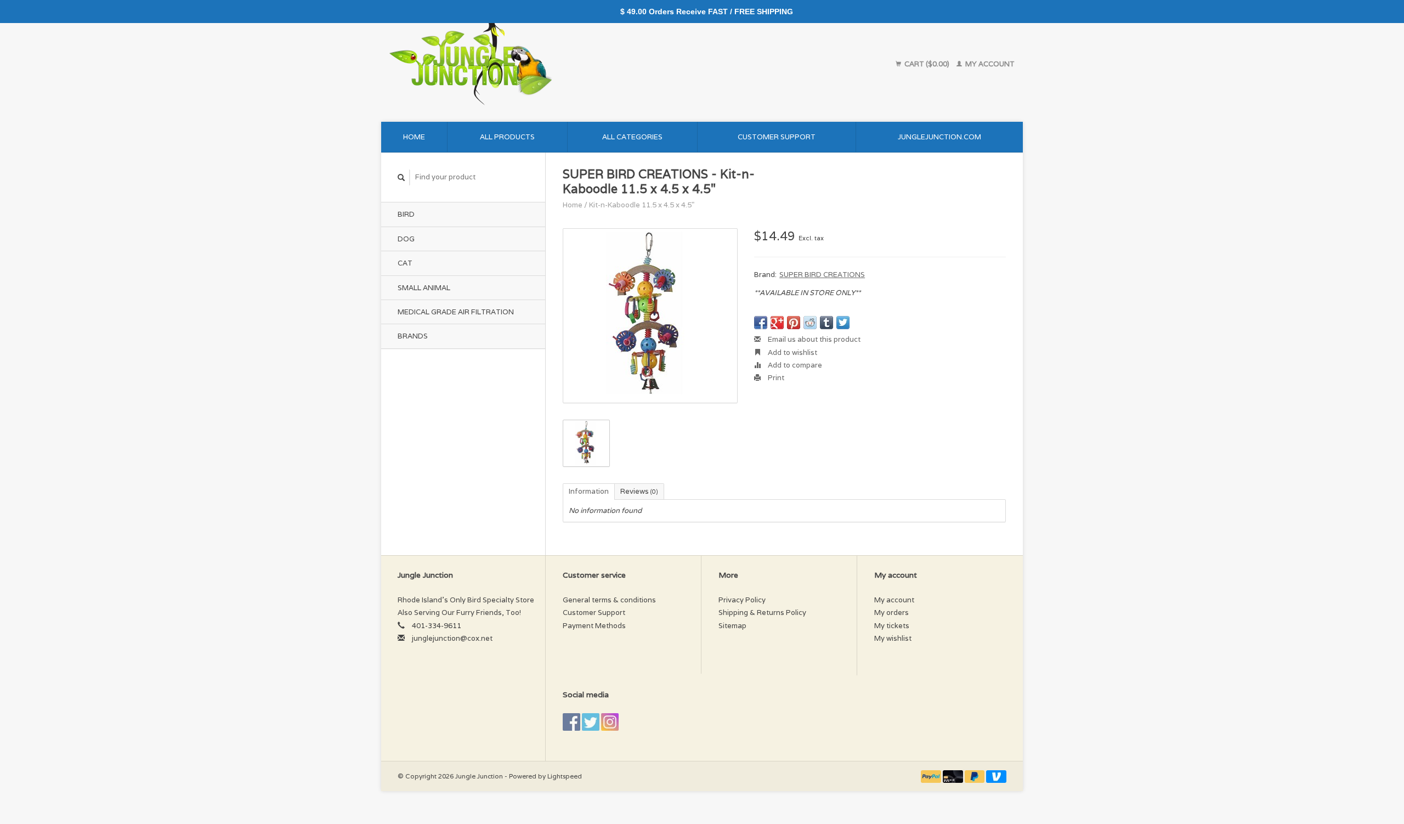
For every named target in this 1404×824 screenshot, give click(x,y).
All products (507, 137)
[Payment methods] (932, 776)
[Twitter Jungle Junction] (590, 722)
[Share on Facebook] (760, 322)
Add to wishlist (791, 352)
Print (775, 377)
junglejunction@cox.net (452, 638)
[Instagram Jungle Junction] (610, 722)
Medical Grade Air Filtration (456, 312)
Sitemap (732, 625)
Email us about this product (813, 339)
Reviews (639, 491)
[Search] (401, 177)
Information (589, 491)
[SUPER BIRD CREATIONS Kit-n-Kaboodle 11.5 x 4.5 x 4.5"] (650, 316)
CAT (405, 263)
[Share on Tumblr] (826, 322)
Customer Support (777, 137)
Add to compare (794, 365)
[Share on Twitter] (843, 322)
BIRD (406, 214)
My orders (891, 612)
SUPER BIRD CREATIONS (822, 274)
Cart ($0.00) (927, 64)
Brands (413, 336)
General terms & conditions (609, 600)
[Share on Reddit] (810, 322)
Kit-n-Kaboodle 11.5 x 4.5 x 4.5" (641, 205)
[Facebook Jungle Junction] (571, 722)
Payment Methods (594, 625)
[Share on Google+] (777, 322)
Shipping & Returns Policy (762, 612)
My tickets (891, 625)
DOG (406, 239)
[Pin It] (793, 322)
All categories (632, 137)
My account (989, 64)
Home (414, 137)
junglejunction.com (939, 137)
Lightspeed (564, 776)
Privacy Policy (742, 600)
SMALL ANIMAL (424, 287)
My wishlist (893, 638)
